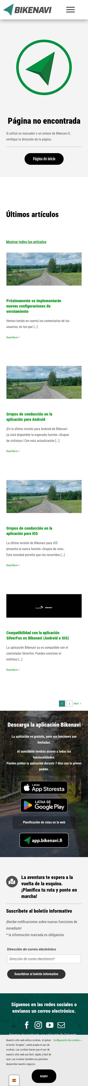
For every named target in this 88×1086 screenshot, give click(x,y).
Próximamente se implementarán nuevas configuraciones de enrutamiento (33, 306)
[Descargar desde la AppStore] (44, 782)
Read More (12, 337)
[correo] (61, 1025)
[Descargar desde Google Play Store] (44, 800)
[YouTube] (49, 1025)
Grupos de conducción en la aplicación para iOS (44, 482)
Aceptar (44, 1076)
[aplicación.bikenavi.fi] (44, 834)
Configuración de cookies (66, 1040)
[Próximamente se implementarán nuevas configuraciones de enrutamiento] (44, 269)
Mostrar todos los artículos (26, 242)
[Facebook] (26, 1025)
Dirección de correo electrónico (31, 949)
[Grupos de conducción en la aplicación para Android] (44, 382)
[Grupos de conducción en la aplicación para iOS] (44, 496)
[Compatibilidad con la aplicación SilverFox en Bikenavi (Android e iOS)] (44, 606)
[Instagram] (38, 1025)
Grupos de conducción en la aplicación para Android (44, 368)
